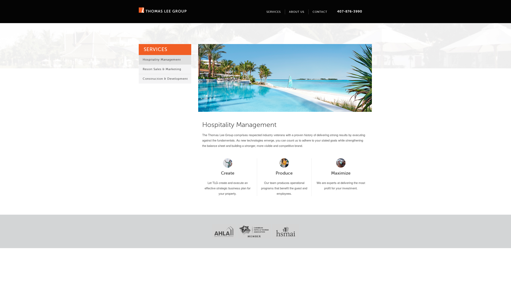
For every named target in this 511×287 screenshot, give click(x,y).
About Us (296, 11)
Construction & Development (165, 79)
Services (273, 11)
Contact (320, 11)
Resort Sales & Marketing (162, 69)
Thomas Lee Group (162, 10)
